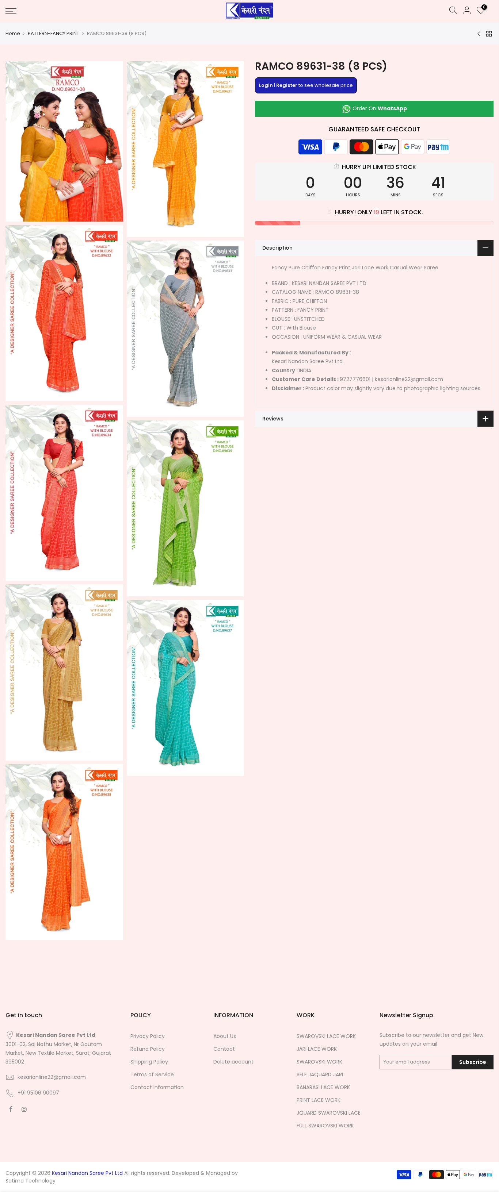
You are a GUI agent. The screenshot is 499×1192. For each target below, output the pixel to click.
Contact (224, 1049)
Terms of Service (152, 1074)
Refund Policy (147, 1049)
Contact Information (157, 1087)
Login (266, 85)
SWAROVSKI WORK (319, 1061)
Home (12, 33)
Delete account (233, 1061)
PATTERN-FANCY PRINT (53, 33)
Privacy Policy (147, 1036)
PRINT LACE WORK (318, 1100)
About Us (224, 1036)
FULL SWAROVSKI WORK (325, 1125)
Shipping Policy (149, 1061)
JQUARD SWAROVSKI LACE (329, 1112)
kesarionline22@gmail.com (52, 1077)
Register (286, 85)
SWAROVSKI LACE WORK (326, 1036)
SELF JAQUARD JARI (320, 1074)
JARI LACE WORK (317, 1049)
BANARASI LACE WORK (323, 1087)
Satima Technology (30, 1180)
